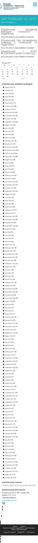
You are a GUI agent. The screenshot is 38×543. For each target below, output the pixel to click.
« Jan (3, 78)
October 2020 (9, 295)
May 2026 (8, 97)
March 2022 (9, 245)
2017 (6, 22)
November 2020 (10, 292)
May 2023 (8, 200)
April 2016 (8, 449)
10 (22, 69)
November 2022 (10, 219)
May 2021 (8, 273)
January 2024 (9, 178)
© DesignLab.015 (20, 532)
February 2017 (9, 421)
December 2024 (10, 147)
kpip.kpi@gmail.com (9, 500)
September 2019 (10, 333)
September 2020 (10, 298)
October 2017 (9, 399)
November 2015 (10, 465)
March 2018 (9, 383)
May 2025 (8, 131)
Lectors (15, 526)
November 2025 (10, 115)
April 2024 (8, 169)
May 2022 (8, 238)
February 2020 (9, 317)
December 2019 (10, 323)
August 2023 (9, 194)
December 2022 (10, 216)
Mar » (23, 78)
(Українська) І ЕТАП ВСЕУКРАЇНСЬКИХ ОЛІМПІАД (19, 52)
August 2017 (9, 405)
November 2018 (10, 361)
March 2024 (9, 172)
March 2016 (9, 452)
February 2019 (9, 352)
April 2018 (8, 380)
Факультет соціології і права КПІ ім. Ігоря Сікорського (19, 528)
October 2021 (9, 260)
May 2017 (8, 411)
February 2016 (9, 456)
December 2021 (10, 254)
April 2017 (8, 415)
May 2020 (8, 308)
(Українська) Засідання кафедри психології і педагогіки (19, 31)
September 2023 (10, 191)
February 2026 (9, 106)
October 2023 (9, 188)
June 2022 (8, 235)
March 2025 (9, 138)
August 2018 (9, 371)
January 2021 (9, 286)
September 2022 (10, 226)
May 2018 (8, 377)
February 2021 (9, 282)
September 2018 (10, 367)
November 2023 (10, 185)
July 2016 (8, 440)
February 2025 (9, 141)
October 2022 (9, 223)
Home (2, 22)
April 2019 (8, 345)
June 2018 (8, 374)
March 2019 (9, 348)
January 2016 (9, 459)
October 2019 (9, 330)
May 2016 (8, 446)
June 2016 (8, 443)
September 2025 (10, 122)
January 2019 (9, 355)
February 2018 (9, 386)
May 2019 (8, 342)
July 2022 (8, 232)
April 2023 (8, 204)
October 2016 (9, 433)
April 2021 (8, 276)
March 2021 (9, 279)
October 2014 (9, 478)
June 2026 (8, 93)
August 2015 (9, 474)
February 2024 (9, 175)
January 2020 (9, 320)
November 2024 (10, 150)
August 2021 (9, 267)
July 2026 (8, 90)
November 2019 (10, 326)
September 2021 (10, 263)
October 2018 (9, 364)
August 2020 (9, 301)
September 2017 (10, 402)
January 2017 (9, 424)
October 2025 (9, 119)
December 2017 (10, 393)
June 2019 (8, 339)
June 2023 (8, 197)
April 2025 (8, 134)
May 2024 (8, 166)
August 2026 (9, 87)
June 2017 (8, 408)
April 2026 (8, 100)
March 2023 (9, 207)
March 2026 (9, 103)
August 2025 (9, 125)
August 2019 (9, 336)
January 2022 (9, 251)
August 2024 (9, 160)
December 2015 (10, 462)
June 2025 (8, 128)
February (11, 22)
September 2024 (10, 156)
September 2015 (10, 471)
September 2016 (10, 437)
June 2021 (8, 270)
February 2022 (9, 248)
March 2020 (9, 314)
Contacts (22, 526)
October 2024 (9, 153)
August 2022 (9, 229)
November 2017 (10, 396)
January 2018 (9, 389)
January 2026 (9, 109)
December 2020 (10, 289)
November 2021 (10, 257)
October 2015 (9, 468)
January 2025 (9, 144)
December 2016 (10, 427)
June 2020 (8, 304)
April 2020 (8, 311)
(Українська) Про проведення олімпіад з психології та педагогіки (19, 42)
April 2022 (8, 241)
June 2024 (8, 163)
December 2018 (10, 358)
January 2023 (9, 213)
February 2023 (9, 210)
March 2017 (9, 418)
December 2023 (10, 182)
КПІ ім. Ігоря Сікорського (19, 529)
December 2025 (10, 112)
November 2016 (10, 430)
